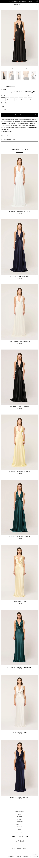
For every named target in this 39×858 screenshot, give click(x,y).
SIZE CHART (19, 822)
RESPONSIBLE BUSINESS (19, 832)
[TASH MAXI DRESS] (19, 38)
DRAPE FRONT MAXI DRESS (19, 602)
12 (25, 99)
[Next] (25, 68)
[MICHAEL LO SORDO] (19, 4)
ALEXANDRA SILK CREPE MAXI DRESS (19, 342)
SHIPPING (19, 817)
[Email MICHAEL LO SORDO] (16, 841)
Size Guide (29, 96)
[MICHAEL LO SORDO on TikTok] (23, 841)
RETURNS (19, 819)
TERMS (19, 829)
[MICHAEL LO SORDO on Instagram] (20, 841)
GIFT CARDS (19, 824)
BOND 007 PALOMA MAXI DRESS (19, 277)
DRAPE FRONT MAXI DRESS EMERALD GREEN (19, 667)
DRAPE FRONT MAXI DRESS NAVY (19, 797)
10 (21, 99)
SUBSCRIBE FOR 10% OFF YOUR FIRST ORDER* (18, 856)
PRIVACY (19, 827)
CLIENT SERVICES (19, 812)
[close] (37, 1)
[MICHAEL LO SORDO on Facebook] (18, 841)
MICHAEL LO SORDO (21, 848)
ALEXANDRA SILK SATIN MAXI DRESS (19, 212)
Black (3, 106)
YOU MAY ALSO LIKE (19, 149)
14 (30, 99)
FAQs (19, 814)
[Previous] (13, 68)
